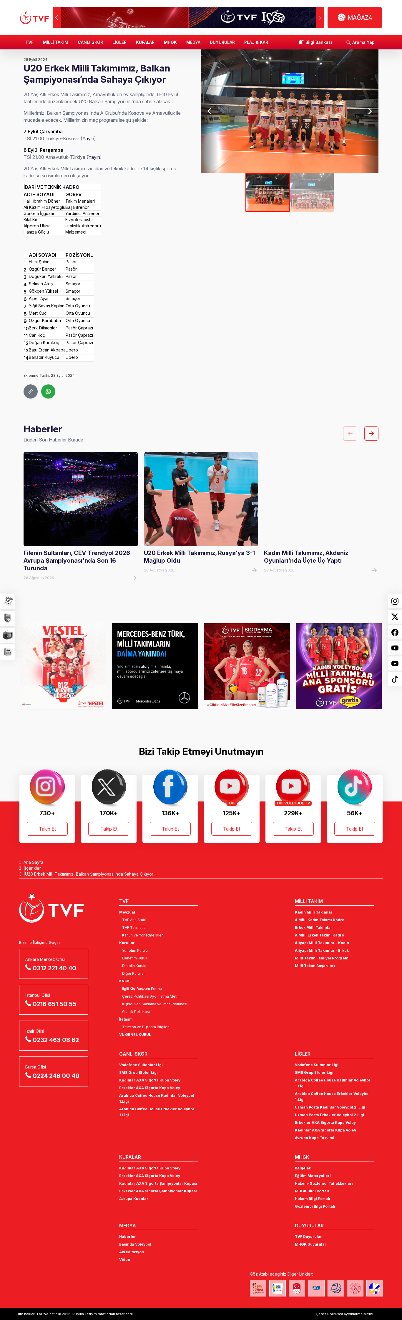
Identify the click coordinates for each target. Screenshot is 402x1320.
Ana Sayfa (33, 862)
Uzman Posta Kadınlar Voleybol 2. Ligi (330, 1107)
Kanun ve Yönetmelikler (142, 935)
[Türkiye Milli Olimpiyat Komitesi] (297, 1288)
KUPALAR (145, 42)
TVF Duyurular (308, 1236)
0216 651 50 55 (55, 1004)
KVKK (124, 981)
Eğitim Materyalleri (313, 1176)
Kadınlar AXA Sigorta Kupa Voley (149, 1080)
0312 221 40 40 (54, 968)
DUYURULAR (222, 42)
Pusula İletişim (84, 1314)
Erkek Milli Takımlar (313, 927)
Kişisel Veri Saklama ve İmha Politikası (154, 1004)
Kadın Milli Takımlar (314, 912)
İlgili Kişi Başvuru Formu (142, 988)
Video (124, 1259)
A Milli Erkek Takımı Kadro (319, 935)
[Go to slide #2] (312, 192)
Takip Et (47, 829)
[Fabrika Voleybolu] (258, 1288)
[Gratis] (339, 666)
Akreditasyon (131, 1252)
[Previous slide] (210, 111)
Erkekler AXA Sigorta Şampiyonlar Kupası (158, 1191)
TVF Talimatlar (134, 927)
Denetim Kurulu (135, 958)
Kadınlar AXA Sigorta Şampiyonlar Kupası (158, 1183)
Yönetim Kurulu (135, 950)
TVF (29, 42)
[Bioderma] (247, 666)
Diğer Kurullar (133, 973)
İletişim (126, 1019)
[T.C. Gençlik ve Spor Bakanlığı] (355, 1288)
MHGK (170, 42)
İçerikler (33, 868)
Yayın (88, 138)
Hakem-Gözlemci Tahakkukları (324, 1183)
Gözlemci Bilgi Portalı (315, 1206)
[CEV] (374, 1288)
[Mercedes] (155, 666)
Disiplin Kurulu (134, 966)
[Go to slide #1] (267, 192)
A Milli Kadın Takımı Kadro (319, 920)
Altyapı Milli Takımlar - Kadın (322, 943)
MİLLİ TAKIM (55, 42)
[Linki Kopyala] (31, 391)
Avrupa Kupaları (134, 1198)
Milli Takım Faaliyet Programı (322, 958)
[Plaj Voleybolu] (277, 1288)
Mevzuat (127, 912)
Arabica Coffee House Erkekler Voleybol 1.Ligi (156, 1112)
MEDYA (193, 42)
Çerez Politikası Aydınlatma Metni (151, 996)
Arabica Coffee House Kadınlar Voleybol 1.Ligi (156, 1098)
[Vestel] (63, 666)
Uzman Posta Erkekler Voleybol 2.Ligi (329, 1115)
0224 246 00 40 (56, 1076)
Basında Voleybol (135, 1244)
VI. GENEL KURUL (135, 1034)
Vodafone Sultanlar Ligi (141, 1065)
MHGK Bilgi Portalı (312, 1191)
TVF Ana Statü (134, 920)
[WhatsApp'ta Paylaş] (48, 391)
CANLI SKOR (90, 42)
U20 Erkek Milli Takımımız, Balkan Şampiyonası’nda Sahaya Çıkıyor (89, 873)
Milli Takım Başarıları (315, 966)
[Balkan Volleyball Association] (336, 1288)
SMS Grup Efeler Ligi (138, 1072)
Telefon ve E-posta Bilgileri (146, 1027)
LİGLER (119, 42)
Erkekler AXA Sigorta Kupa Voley (149, 1088)
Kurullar (127, 943)
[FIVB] (316, 1288)
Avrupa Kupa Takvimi (314, 1138)
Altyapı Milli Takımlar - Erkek (322, 950)
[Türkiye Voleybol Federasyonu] (34, 17)
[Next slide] (369, 111)
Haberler (127, 1236)
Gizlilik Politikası (136, 1011)
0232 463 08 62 (56, 1040)
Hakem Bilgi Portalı (312, 1198)
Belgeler (303, 1168)
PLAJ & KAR (256, 42)
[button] (320, 17)
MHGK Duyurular (310, 1244)
